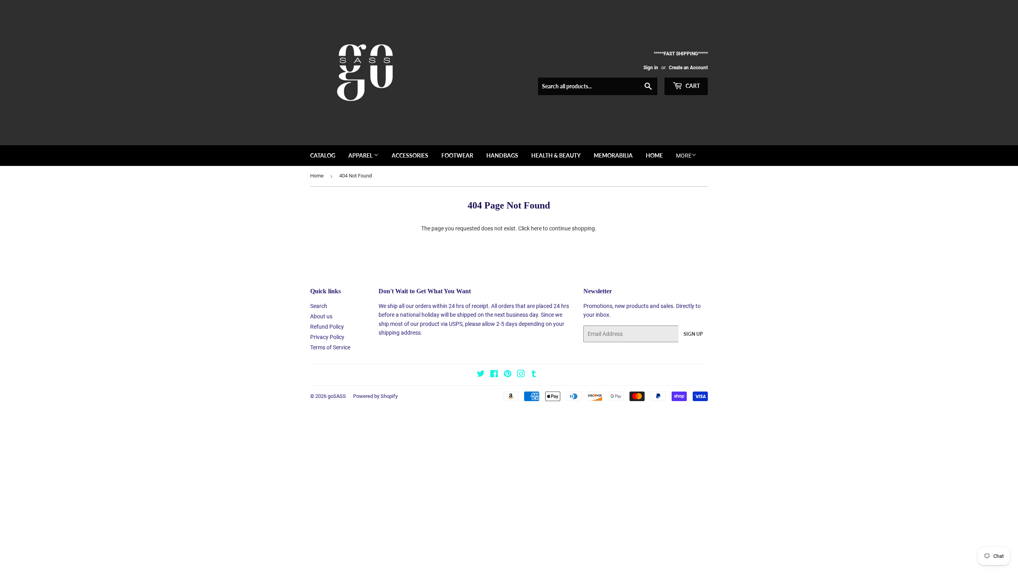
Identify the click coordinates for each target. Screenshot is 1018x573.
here (536, 228)
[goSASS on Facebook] (494, 375)
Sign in (650, 67)
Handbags (502, 155)
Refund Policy (327, 327)
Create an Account (688, 67)
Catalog (322, 155)
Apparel (361, 155)
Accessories (410, 155)
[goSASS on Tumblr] (534, 375)
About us (321, 316)
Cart (692, 85)
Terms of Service (330, 347)
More (684, 155)
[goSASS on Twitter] (481, 375)
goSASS (337, 396)
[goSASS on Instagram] (521, 375)
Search (318, 306)
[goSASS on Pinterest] (507, 375)
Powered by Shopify (375, 396)
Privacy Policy (327, 337)
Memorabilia (613, 155)
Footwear (457, 155)
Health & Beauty (556, 155)
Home (654, 155)
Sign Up (693, 334)
